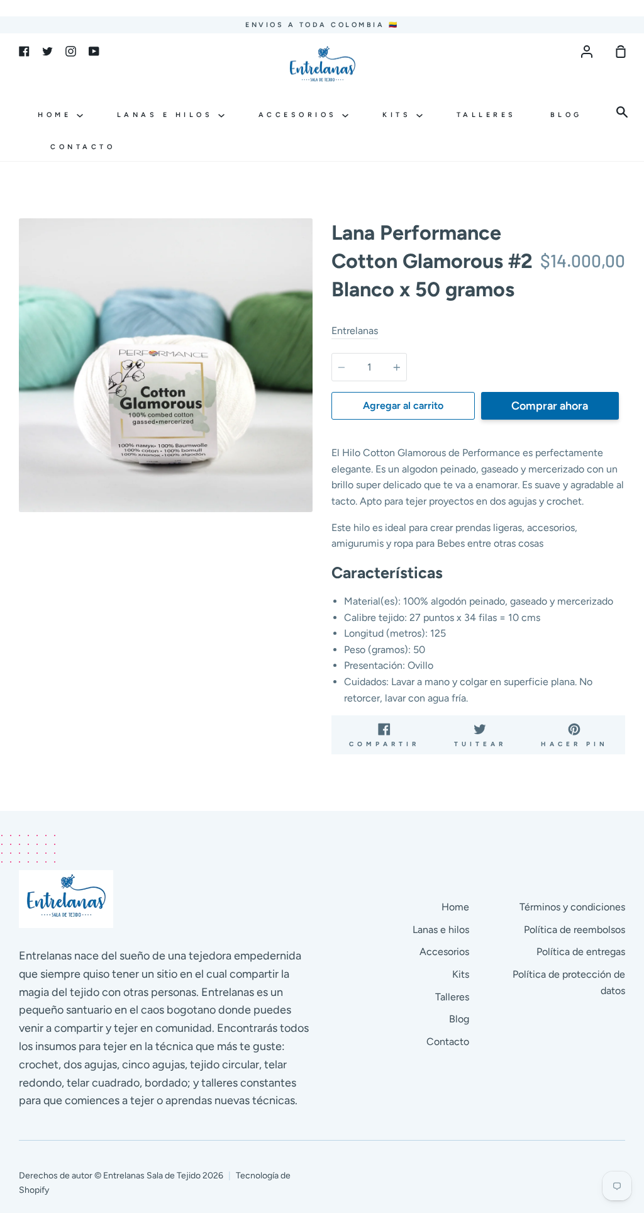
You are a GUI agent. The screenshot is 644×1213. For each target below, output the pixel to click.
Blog (566, 115)
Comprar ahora (549, 406)
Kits (399, 115)
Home (57, 115)
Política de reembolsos (574, 930)
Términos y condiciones (572, 907)
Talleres (486, 115)
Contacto (82, 147)
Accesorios (300, 115)
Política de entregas (580, 952)
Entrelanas (354, 331)
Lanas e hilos (167, 115)
